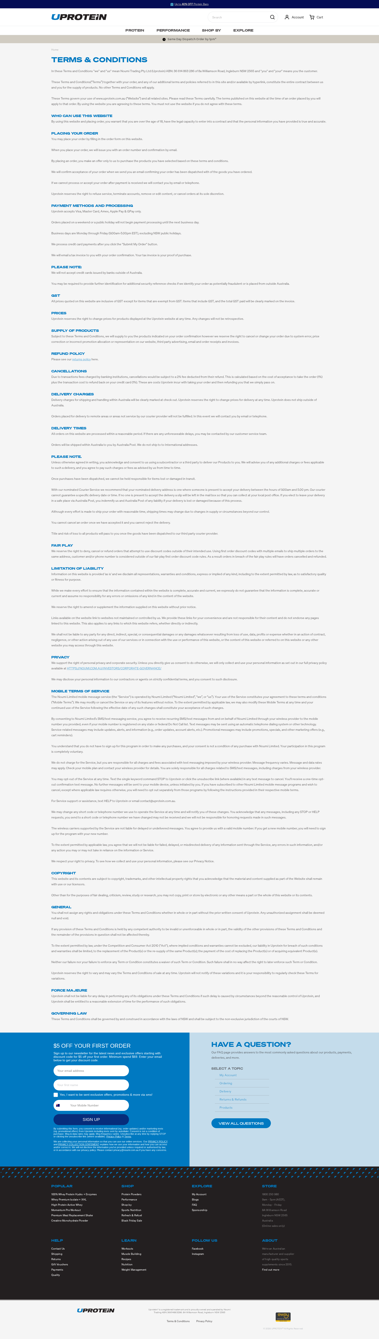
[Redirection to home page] (79, 17)
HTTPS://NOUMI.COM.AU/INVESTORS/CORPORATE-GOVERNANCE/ (114, 668)
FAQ (194, 1204)
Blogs (195, 1199)
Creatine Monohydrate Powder (69, 1220)
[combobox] (60, 1105)
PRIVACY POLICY (158, 1141)
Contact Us (58, 1248)
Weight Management (134, 1269)
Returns (56, 1259)
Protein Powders (131, 1194)
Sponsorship (199, 1210)
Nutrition (127, 1264)
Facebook (198, 1248)
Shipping (56, 1253)
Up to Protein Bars (192, 4)
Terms (127, 1136)
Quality (55, 1275)
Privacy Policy (114, 1136)
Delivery (225, 1091)
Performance (129, 1199)
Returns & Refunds (233, 1099)
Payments (57, 1269)
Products (226, 1107)
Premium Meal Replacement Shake (72, 1215)
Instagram (198, 1253)
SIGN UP (91, 1119)
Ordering (226, 1083)
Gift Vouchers (59, 1264)
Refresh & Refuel (132, 1215)
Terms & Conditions (178, 1321)
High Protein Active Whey (66, 1204)
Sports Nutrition (131, 1210)
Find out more (270, 1269)
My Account (228, 1075)
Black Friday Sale (132, 1220)
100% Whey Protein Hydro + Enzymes (74, 1194)
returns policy (81, 359)
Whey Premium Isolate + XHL (69, 1199)
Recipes (126, 1259)
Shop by (127, 1204)
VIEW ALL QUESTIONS (241, 1123)
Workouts (127, 1248)
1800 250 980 (270, 1194)
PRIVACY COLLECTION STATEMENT (78, 1144)
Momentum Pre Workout (66, 1210)
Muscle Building (131, 1253)
